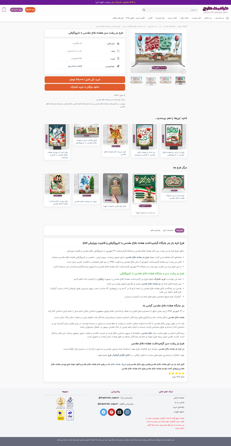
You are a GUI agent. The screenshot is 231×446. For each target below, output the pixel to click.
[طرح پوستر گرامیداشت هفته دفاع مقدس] (57, 185)
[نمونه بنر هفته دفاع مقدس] (86, 185)
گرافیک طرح (182, 26)
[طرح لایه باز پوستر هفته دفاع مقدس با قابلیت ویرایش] (57, 137)
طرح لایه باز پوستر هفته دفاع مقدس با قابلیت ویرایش (58, 155)
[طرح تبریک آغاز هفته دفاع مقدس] (115, 136)
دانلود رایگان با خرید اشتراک (85, 87)
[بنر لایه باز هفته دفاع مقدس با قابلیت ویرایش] (144, 137)
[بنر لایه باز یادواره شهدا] (144, 191)
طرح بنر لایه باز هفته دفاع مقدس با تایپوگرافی (173, 153)
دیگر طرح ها (160, 18)
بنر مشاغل (208, 18)
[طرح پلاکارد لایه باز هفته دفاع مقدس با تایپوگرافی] (86, 131)
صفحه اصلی (179, 397)
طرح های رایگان (118, 18)
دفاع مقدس (67, 104)
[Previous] (181, 51)
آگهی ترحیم (140, 18)
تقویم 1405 (130, 18)
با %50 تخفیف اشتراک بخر (115, 2)
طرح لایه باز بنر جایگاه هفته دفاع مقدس (175, 197)
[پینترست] (111, 412)
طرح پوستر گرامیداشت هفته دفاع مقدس (58, 202)
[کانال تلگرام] (103, 412)
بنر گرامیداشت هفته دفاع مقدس (107, 104)
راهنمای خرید (178, 407)
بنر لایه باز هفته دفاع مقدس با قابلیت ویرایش (144, 153)
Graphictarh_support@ (109, 397)
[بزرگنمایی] (183, 71)
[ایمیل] (119, 412)
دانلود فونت (179, 411)
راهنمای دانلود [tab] (155, 230)
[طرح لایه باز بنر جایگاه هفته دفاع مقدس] (173, 183)
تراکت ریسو (172, 18)
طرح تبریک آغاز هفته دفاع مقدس (115, 153)
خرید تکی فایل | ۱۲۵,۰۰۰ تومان (85, 79)
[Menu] (227, 18)
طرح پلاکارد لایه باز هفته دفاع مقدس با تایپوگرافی (86, 141)
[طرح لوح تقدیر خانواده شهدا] (115, 188)
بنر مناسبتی (219, 18)
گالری (150, 18)
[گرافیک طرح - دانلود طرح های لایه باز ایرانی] (215, 10)
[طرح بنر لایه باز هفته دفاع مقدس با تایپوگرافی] (173, 137)
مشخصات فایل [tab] (168, 230)
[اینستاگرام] (127, 412)
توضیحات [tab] (179, 230)
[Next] (133, 51)
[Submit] (144, 9)
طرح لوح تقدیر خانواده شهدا (114, 206)
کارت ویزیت (196, 18)
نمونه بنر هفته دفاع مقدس (85, 201)
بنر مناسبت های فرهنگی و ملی (134, 26)
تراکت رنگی (184, 18)
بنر (160, 26)
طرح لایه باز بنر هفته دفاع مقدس (108, 26)
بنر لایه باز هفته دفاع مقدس (83, 104)
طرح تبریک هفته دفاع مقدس (117, 364)
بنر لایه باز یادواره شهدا (145, 213)
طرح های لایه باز (169, 26)
